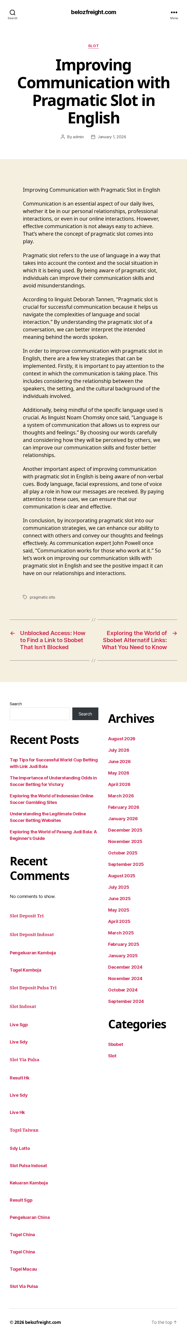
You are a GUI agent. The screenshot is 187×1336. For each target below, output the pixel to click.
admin (78, 136)
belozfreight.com (93, 12)
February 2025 (123, 944)
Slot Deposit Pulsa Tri (33, 988)
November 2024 (125, 978)
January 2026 (123, 818)
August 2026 (121, 738)
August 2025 (121, 875)
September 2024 (126, 1001)
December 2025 (125, 830)
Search (16, 703)
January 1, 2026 (112, 136)
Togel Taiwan (24, 1130)
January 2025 (123, 955)
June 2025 (119, 898)
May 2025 (118, 910)
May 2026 (118, 773)
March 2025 (121, 932)
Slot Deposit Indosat (32, 935)
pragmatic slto (42, 597)
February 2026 (123, 807)
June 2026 (119, 761)
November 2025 (125, 841)
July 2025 (118, 887)
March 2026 (121, 795)
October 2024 (123, 989)
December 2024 (125, 967)
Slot (93, 46)
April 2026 (119, 784)
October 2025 (123, 852)
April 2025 (119, 921)
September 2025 (126, 864)
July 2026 (118, 750)
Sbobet (115, 1044)
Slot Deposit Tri (27, 916)
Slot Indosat (23, 1006)
